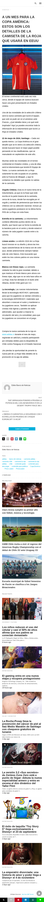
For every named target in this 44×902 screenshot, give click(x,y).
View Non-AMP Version (28, 894)
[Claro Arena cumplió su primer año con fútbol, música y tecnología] (22, 495)
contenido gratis (20, 464)
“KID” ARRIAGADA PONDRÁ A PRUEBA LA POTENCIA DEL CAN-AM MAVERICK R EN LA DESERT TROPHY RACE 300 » (24, 403)
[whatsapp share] (20, 438)
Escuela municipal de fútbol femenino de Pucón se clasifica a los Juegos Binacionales (21, 584)
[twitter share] (3, 438)
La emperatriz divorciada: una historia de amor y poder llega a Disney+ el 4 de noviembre (21, 875)
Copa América (35, 466)
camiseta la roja (20, 461)
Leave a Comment (22, 429)
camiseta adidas (29, 459)
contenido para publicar (20, 466)
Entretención (7, 670)
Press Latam (9, 469)
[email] (11, 900)
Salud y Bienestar (9, 716)
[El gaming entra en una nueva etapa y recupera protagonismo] (22, 657)
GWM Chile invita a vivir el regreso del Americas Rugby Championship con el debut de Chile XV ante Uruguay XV (21, 547)
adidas (4, 459)
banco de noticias (15, 459)
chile (10, 464)
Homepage (5, 9)
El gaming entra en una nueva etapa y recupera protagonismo (21, 677)
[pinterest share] (12, 438)
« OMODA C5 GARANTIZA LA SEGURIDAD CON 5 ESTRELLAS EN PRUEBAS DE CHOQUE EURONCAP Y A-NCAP (22, 416)
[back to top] (39, 893)
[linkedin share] (16, 438)
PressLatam (20, 469)
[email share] (7, 438)
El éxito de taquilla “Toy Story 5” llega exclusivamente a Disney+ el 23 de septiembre (20, 829)
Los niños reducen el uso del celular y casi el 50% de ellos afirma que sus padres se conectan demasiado (20, 631)
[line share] (24, 438)
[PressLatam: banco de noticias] (12, 3)
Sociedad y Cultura (9, 622)
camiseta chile (7, 461)
